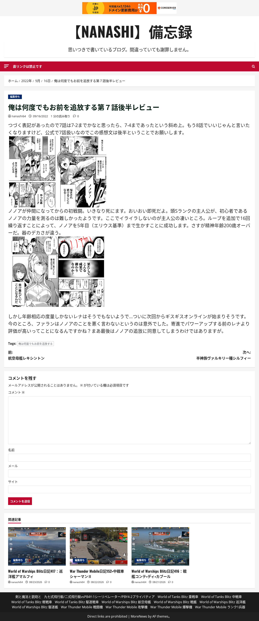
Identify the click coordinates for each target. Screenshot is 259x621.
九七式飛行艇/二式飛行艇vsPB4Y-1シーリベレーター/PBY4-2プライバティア (99, 597)
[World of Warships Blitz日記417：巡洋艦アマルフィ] (37, 546)
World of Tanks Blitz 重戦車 (178, 597)
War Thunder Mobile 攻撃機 (127, 607)
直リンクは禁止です (27, 66)
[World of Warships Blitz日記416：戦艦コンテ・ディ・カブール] (160, 546)
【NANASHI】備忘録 (129, 31)
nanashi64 (19, 116)
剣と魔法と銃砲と (28, 597)
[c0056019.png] (57, 271)
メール (13, 466)
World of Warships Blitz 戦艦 (175, 602)
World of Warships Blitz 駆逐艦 (35, 607)
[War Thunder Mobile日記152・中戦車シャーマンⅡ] (98, 546)
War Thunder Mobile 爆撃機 (171, 607)
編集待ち (15, 96)
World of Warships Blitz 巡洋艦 (223, 602)
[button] (6, 66)
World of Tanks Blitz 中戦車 (221, 597)
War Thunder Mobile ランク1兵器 (220, 607)
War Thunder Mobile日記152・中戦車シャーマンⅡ (97, 573)
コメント (16, 392)
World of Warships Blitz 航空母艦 (126, 602)
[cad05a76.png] (57, 171)
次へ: (223, 355)
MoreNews (139, 616)
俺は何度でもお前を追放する (35, 343)
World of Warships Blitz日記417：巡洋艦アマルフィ (35, 573)
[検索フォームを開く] (253, 66)
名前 (11, 450)
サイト (13, 481)
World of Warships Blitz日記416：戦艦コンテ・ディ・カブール (159, 573)
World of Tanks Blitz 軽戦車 (31, 602)
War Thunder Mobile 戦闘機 (82, 607)
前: (26, 355)
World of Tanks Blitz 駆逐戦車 (77, 602)
